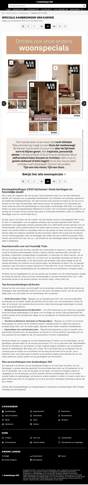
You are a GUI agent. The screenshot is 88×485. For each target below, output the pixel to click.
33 (54, 26)
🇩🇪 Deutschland (36, 456)
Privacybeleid (10, 442)
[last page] (65, 26)
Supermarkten (32, 9)
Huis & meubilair (61, 9)
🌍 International (36, 460)
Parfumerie (75, 9)
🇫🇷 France (62, 456)
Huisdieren (9, 424)
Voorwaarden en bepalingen (72, 442)
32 (48, 26)
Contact (8, 438)
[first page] (23, 26)
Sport (35, 420)
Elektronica (46, 9)
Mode (7, 420)
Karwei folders (11, 13)
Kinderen (64, 420)
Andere (36, 424)
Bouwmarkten (66, 415)
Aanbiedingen (18, 9)
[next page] (59, 26)
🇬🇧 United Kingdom (9, 460)
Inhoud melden (39, 442)
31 (42, 26)
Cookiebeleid (66, 438)
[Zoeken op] (84, 6)
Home (8, 9)
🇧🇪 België (5, 456)
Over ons (36, 438)
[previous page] (28, 26)
